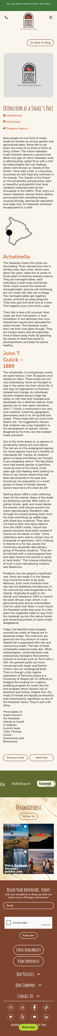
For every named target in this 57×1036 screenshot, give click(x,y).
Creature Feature (17, 128)
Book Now (28, 1027)
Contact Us (25, 996)
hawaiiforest (14, 115)
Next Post (42, 757)
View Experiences (28, 961)
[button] (50, 17)
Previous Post (15, 757)
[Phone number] (6, 17)
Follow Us (28, 816)
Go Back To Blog (40, 42)
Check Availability (28, 950)
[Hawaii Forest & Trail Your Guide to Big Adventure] (28, 21)
